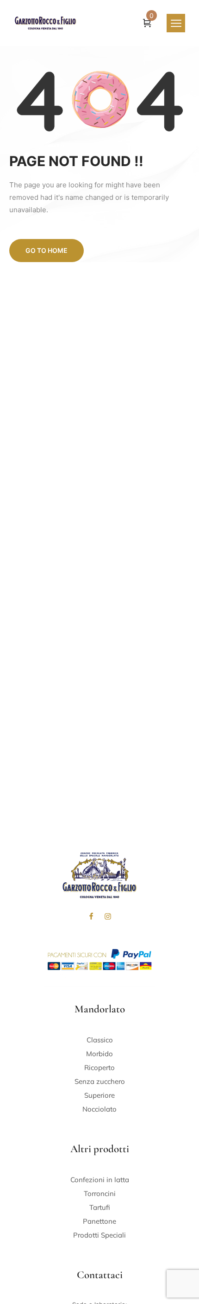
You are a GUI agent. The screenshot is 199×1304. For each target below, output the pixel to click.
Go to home (46, 250)
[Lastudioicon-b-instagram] (108, 916)
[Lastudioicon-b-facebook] (91, 916)
